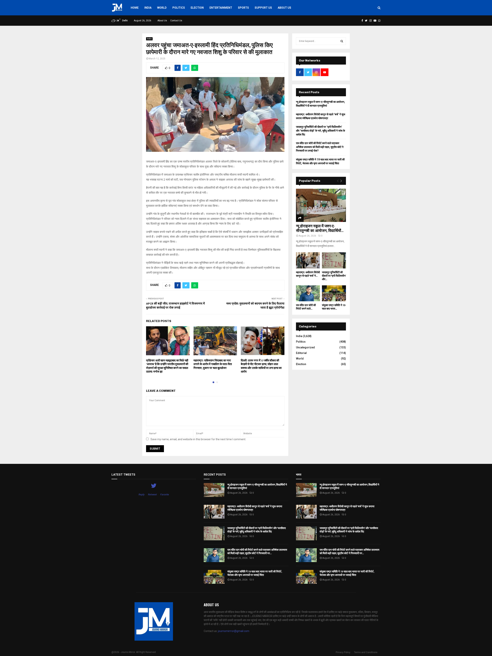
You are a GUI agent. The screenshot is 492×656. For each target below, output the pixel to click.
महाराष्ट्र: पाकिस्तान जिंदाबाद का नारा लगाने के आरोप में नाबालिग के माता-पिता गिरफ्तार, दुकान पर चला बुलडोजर (213, 364)
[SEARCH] (342, 41)
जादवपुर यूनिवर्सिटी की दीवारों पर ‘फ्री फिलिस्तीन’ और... (334, 275)
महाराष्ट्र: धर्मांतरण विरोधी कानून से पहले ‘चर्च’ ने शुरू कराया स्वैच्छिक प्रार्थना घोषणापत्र (254, 508)
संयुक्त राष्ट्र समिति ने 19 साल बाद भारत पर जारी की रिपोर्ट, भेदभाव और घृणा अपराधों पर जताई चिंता (254, 573)
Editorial (301, 353)
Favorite (164, 494)
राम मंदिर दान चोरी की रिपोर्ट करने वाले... (306, 307)
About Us (284, 7)
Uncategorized (305, 347)
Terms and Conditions (365, 652)
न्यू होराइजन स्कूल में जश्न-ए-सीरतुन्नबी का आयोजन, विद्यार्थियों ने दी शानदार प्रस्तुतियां (257, 486)
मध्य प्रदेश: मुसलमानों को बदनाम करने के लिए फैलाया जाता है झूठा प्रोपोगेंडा (255, 305)
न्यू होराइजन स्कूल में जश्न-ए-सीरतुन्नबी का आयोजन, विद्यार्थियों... (319, 228)
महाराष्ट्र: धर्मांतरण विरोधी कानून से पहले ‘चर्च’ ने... (308, 274)
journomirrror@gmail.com (233, 631)
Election (197, 7)
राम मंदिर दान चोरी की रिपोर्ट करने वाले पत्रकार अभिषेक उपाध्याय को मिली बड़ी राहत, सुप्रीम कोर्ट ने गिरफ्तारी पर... (257, 552)
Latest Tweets (123, 474)
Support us (263, 7)
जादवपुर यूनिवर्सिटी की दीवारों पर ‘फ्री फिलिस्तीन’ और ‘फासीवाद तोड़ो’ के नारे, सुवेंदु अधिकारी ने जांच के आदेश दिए (320, 130)
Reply (142, 494)
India (147, 7)
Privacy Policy (343, 652)
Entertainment (220, 7)
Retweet (152, 494)
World (162, 7)
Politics (178, 7)
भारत (298, 474)
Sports (243, 7)
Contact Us (176, 20)
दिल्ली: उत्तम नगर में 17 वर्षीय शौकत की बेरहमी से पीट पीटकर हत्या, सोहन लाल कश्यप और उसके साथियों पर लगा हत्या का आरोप (261, 366)
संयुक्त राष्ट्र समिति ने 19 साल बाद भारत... (333, 307)
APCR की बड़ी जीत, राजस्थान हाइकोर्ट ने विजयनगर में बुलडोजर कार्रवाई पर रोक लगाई (175, 305)
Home (135, 7)
